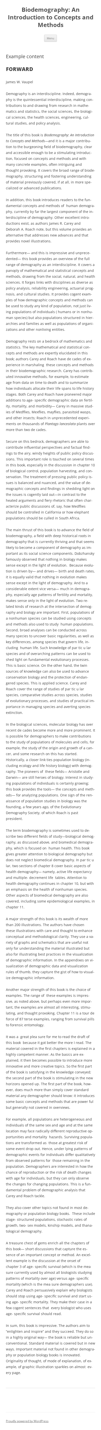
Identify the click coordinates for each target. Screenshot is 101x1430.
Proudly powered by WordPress (27, 1421)
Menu (50, 38)
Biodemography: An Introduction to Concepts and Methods (50, 17)
